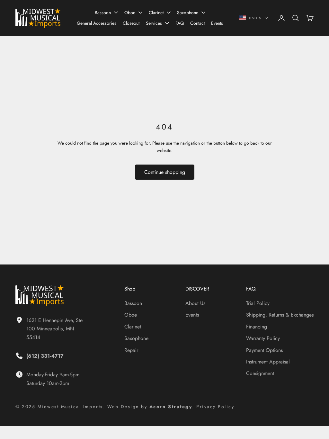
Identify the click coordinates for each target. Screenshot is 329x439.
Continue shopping (164, 172)
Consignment (260, 373)
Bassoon (103, 12)
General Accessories (96, 23)
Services (154, 23)
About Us (195, 303)
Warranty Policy (263, 338)
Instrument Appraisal (268, 361)
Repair (131, 350)
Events (217, 23)
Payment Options (264, 350)
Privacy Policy (215, 406)
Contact (197, 23)
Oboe (129, 12)
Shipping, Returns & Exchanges (280, 314)
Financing (256, 326)
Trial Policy (258, 303)
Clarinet (156, 12)
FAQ (179, 23)
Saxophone (187, 12)
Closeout (131, 23)
